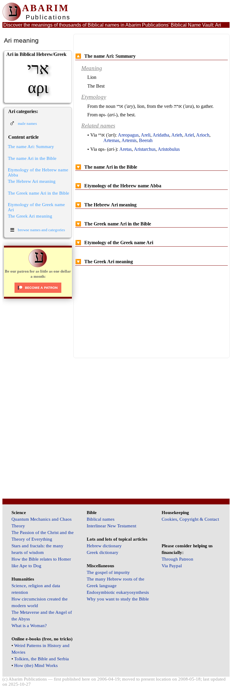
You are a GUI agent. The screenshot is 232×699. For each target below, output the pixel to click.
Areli (145, 135)
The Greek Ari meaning (30, 216)
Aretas (125, 149)
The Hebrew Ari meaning (32, 181)
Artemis (129, 140)
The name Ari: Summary (31, 146)
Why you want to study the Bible (118, 599)
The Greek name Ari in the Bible (38, 193)
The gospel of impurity (108, 572)
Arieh (176, 135)
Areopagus (128, 135)
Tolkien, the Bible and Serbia (41, 658)
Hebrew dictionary (104, 545)
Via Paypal (172, 565)
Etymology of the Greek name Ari (36, 207)
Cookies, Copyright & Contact (190, 519)
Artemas (111, 140)
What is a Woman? (29, 625)
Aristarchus (145, 149)
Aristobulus (169, 149)
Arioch (202, 135)
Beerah (146, 140)
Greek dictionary (102, 552)
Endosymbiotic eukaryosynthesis (118, 592)
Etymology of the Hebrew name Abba (38, 172)
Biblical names (100, 519)
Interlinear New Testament (111, 525)
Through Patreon (177, 559)
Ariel (189, 135)
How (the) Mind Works (36, 665)
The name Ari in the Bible (32, 158)
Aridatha (161, 135)
